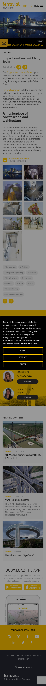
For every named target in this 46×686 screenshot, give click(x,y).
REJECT (23, 364)
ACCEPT (23, 350)
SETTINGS (23, 357)
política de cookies (29, 343)
